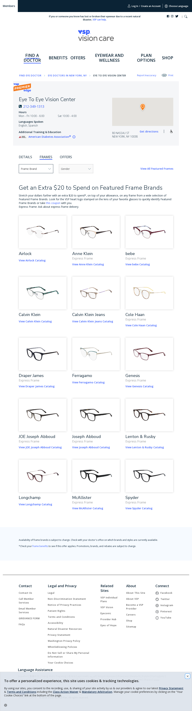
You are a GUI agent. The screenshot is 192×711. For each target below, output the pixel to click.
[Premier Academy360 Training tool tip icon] (74, 136)
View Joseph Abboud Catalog (91, 447)
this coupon (53, 203)
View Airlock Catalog (32, 260)
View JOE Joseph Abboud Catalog (40, 447)
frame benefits (40, 546)
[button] (185, 17)
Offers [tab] (66, 157)
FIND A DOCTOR (32, 57)
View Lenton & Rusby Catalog (144, 447)
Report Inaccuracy (146, 75)
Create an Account (151, 6)
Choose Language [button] (178, 6)
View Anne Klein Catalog (88, 264)
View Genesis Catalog (139, 386)
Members (9, 6)
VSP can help (99, 19)
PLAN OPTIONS (146, 57)
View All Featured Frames (156, 168)
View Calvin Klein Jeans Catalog (92, 321)
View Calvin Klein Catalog (35, 321)
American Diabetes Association (49, 136)
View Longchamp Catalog (35, 504)
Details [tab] (25, 157)
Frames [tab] (46, 157)
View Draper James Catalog (37, 386)
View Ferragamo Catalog (88, 382)
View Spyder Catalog (138, 508)
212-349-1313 (33, 106)
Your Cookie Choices (60, 662)
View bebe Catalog (137, 264)
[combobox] (29, 169)
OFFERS (77, 57)
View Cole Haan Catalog (141, 325)
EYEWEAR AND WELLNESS (109, 57)
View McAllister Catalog (87, 508)
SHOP (167, 57)
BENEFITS (58, 57)
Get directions (149, 131)
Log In (134, 6)
